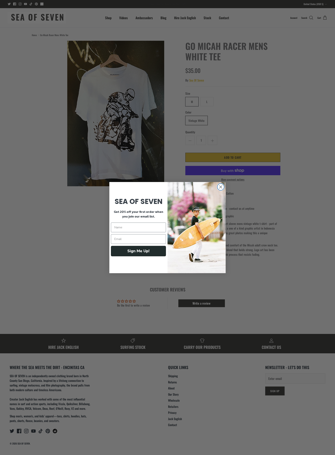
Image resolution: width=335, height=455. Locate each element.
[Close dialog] (220, 187)
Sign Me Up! (138, 251)
